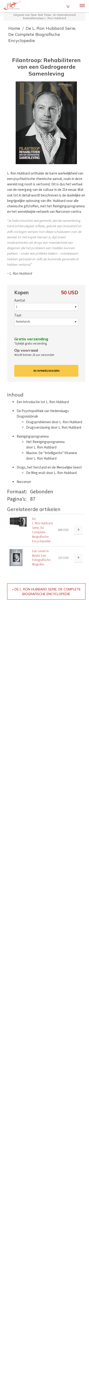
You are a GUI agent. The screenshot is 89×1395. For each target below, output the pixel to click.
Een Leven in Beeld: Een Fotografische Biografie (41, 558)
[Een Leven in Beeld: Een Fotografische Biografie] (16, 557)
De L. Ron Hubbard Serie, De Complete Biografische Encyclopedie (42, 34)
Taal (17, 315)
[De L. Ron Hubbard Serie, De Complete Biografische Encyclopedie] (18, 522)
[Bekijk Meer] (78, 530)
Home (14, 28)
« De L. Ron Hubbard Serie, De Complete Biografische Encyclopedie (46, 591)
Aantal (19, 300)
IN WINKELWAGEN (46, 370)
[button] (46, 122)
